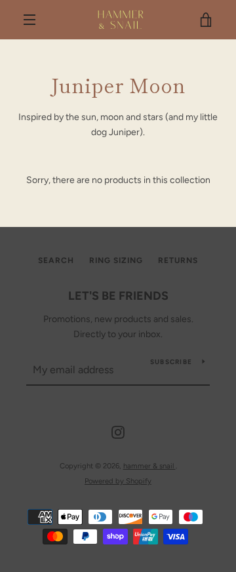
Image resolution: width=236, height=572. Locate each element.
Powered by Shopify (118, 480)
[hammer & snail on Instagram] (118, 432)
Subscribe (171, 362)
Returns (178, 260)
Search (56, 260)
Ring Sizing (116, 260)
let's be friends (118, 296)
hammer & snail (149, 465)
